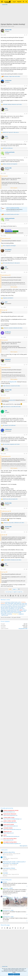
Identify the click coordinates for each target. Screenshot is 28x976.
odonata (2, 608)
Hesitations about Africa (9, 852)
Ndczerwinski (14, 611)
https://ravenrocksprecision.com (10, 815)
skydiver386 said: (5, 238)
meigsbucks (21, 614)
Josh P (23, 608)
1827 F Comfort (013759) (12, 208)
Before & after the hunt (8, 855)
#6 (26, 173)
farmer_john (9, 604)
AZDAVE (11, 888)
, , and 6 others (11, 214)
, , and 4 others (13, 328)
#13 (26, 364)
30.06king (9, 606)
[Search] (26, 1)
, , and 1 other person (11, 132)
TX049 (15, 603)
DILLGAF (19, 608)
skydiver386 (4, 26)
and (8, 148)
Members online (5, 599)
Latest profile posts (6, 880)
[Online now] (3, 32)
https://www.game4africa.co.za (10, 822)
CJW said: (4, 534)
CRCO (18, 610)
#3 (26, 113)
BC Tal (16, 607)
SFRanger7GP (4, 614)
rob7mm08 (15, 604)
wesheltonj (9, 614)
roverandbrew (20, 611)
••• (26, 886)
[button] (2, 1)
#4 (26, 141)
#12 (26, 337)
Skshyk (18, 603)
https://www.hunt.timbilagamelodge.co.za (12, 819)
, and (10, 164)
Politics (4, 857)
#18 (26, 508)
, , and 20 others (12, 76)
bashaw (6, 608)
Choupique (3, 610)
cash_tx (19, 602)
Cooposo (25, 610)
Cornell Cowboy (21, 604)
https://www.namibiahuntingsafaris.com (12, 843)
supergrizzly (5, 888)
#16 (26, 434)
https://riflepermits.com (8, 833)
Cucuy (16, 608)
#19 (26, 532)
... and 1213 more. (4, 615)
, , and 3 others (11, 385)
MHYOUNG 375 (6, 910)
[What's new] (23, 1)
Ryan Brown (13, 610)
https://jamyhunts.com (8, 840)
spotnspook (7, 602)
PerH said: (4, 176)
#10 (26, 272)
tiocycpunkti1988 (17, 612)
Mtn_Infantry (11, 607)
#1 (26, 35)
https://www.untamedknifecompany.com (12, 829)
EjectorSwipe (3, 611)
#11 (26, 307)
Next (14, 589)
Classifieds (5, 871)
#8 (26, 235)
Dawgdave (5, 896)
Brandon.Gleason (21, 606)
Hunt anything (4, 606)
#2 (26, 85)
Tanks (6, 603)
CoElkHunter (14, 606)
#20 (26, 569)
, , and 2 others (11, 444)
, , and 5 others (12, 104)
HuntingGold (20, 607)
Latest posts (4, 850)
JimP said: (4, 572)
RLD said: (4, 310)
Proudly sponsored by (7, 808)
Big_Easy (2, 607)
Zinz (26, 604)
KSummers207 (10, 612)
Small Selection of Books (9, 868)
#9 (26, 255)
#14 (26, 395)
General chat (5, 859)
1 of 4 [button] (10, 589)
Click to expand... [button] (14, 187)
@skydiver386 (12, 381)
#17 (26, 453)
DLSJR (12, 910)
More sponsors (23, 845)
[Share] (25, 35)
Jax (20, 603)
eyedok (6, 607)
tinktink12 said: (5, 398)
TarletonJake (10, 603)
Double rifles (5, 866)
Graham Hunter (14, 602)
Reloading (5, 875)
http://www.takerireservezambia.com (11, 836)
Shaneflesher (11, 608)
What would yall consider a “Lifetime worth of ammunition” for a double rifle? (14, 862)
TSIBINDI (8, 611)
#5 (26, 157)
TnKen (23, 603)
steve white (8, 610)
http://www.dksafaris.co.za (9, 812)
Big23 (5, 612)
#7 (26, 223)
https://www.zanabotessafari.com (10, 826)
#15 (26, 416)
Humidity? (5, 873)
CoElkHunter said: (5, 511)
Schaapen (5, 882)
